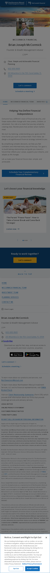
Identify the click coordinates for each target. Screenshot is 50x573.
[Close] (46, 537)
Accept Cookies (32, 568)
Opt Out (16, 568)
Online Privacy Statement (32, 564)
